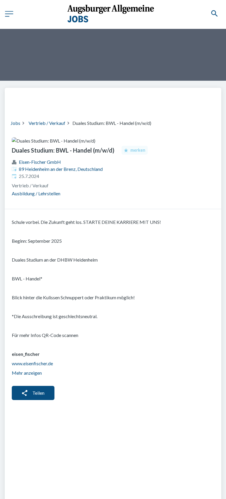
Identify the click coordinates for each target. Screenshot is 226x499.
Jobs (15, 123)
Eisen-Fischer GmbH (40, 162)
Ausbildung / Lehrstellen (36, 193)
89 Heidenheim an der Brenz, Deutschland (61, 169)
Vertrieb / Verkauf (47, 123)
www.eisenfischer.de (32, 363)
